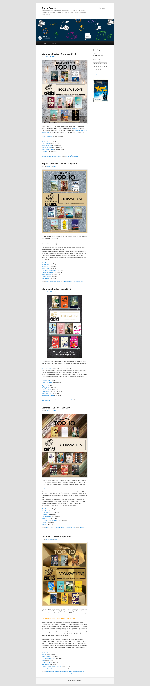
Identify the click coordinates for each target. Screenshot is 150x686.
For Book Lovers (52, 43)
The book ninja (45, 391)
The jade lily (45, 511)
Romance (58, 156)
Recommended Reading (50, 156)
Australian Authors (50, 155)
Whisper (44, 488)
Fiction (56, 155)
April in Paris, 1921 (46, 393)
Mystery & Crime (74, 155)
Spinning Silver (45, 266)
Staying (44, 524)
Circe (43, 660)
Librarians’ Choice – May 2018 (56, 407)
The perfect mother (47, 516)
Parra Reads (49, 8)
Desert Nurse (45, 268)
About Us (44, 43)
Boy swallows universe (48, 395)
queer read (73, 673)
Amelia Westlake (46, 656)
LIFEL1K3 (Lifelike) (47, 512)
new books (75, 281)
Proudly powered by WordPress (75, 680)
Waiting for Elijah (46, 380)
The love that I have (47, 382)
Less (43, 384)
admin (57, 56)
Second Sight (45, 278)
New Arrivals (81, 155)
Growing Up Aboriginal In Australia (50, 668)
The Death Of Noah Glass (48, 658)
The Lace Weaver (46, 618)
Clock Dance (45, 263)
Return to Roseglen (47, 274)
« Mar (96, 74)
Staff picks (76, 156)
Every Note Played (46, 662)
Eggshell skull (45, 386)
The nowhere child (46, 369)
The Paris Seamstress (47, 653)
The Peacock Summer (47, 272)
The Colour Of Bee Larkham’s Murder (51, 666)
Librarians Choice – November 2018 (59, 53)
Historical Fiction (66, 155)
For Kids (60, 155)
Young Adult (55, 673)
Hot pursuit (44, 518)
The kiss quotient (46, 389)
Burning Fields (45, 388)
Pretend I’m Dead (46, 276)
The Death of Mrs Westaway (49, 270)
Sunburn (44, 654)
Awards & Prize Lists (50, 527)
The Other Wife (46, 265)
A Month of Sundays (47, 242)
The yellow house (46, 509)
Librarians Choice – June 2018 (56, 289)
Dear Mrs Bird (45, 664)
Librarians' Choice (69, 156)
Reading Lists (81, 671)
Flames (44, 522)
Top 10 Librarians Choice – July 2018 (59, 163)
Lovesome (44, 514)
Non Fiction (58, 399)
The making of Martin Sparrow (49, 520)
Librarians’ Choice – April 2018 (56, 536)
